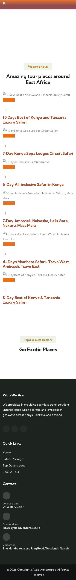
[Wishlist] (3, 105)
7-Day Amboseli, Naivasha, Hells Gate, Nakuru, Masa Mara (36, 223)
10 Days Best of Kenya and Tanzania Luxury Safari (34, 119)
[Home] (8, 4)
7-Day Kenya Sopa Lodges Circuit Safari (38, 153)
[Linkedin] (23, 428)
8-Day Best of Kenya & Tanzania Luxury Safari (31, 300)
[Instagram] (14, 428)
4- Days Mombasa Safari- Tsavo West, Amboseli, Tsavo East (36, 264)
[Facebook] (6, 428)
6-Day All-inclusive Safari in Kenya (33, 184)
